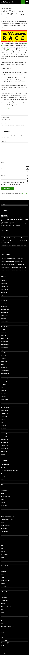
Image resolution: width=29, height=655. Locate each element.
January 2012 (4, 402)
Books (3, 8)
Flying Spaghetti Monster (7, 516)
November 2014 (5, 327)
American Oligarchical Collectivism (9, 470)
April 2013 (3, 358)
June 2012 (3, 387)
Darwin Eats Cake (5, 496)
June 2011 (3, 422)
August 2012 (4, 381)
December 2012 (5, 370)
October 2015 (4, 315)
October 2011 (4, 410)
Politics (3, 577)
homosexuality (4, 531)
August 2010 (4, 451)
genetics (3, 522)
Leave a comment (21, 17)
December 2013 (5, 341)
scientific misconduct (6, 606)
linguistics (3, 539)
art (1, 473)
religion (3, 594)
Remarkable (8, 8)
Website (3, 175)
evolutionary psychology (7, 513)
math (2, 545)
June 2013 (3, 353)
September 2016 (5, 289)
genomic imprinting (5, 525)
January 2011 (4, 436)
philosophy (3, 571)
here (24, 81)
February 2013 (4, 364)
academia (3, 467)
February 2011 (4, 433)
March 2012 (4, 396)
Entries (4, 640)
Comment (3, 141)
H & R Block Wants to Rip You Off (16, 258)
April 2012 (3, 393)
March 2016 (4, 300)
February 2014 (4, 338)
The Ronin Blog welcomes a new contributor (12, 124)
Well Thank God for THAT (7, 626)
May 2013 (3, 355)
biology (2, 479)
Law (2, 537)
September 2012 (5, 379)
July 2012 (3, 384)
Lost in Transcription (7, 2)
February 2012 (4, 399)
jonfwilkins (13, 17)
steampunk (3, 618)
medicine (3, 551)
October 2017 (4, 280)
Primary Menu (27, 2)
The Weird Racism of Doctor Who (16, 264)
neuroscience (4, 563)
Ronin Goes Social (5, 118)
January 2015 (4, 324)
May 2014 (3, 335)
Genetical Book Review (6, 519)
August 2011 (4, 416)
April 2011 (3, 428)
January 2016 (4, 306)
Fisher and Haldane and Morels (8, 248)
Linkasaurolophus (5, 542)
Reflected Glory (5, 592)
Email (3, 169)
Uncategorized (4, 620)
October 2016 (4, 286)
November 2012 (5, 373)
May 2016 (3, 295)
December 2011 (5, 405)
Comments (5, 643)
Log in (2, 637)
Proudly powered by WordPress (8, 653)
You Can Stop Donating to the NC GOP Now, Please (14, 245)
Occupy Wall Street (6, 565)
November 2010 (5, 442)
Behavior (3, 476)
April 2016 (3, 298)
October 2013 (4, 347)
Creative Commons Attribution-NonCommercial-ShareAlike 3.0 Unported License (14, 219)
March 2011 (4, 431)
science (3, 603)
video (2, 623)
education (3, 502)
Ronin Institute (5, 600)
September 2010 (5, 448)
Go (5, 108)
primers (3, 583)
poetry (2, 574)
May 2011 (3, 425)
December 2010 (5, 439)
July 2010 (3, 454)
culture (2, 493)
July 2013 (3, 350)
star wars (3, 615)
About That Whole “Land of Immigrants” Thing (12, 237)
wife (8, 49)
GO (8, 108)
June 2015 (3, 318)
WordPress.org (4, 645)
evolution (3, 511)
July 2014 (3, 329)
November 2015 (5, 312)
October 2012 (4, 376)
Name (3, 162)
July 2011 (3, 419)
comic (2, 487)
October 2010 (4, 445)
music (2, 557)
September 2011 (5, 413)
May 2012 (3, 390)
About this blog (5, 464)
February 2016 (4, 303)
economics (3, 499)
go (3, 108)
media (2, 548)
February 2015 (4, 321)
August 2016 (4, 292)
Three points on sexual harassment (10, 235)
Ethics (2, 508)
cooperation (4, 490)
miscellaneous (4, 554)
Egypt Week (4, 505)
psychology (4, 586)
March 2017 (4, 283)
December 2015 (5, 309)
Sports (2, 612)
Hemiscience (4, 528)
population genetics (6, 580)
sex (2, 609)
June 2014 (3, 332)
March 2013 (4, 361)
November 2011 (5, 407)
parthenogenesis (5, 568)
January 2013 (4, 367)
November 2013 (5, 344)
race (2, 589)
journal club (4, 534)
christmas (3, 485)
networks (3, 560)
